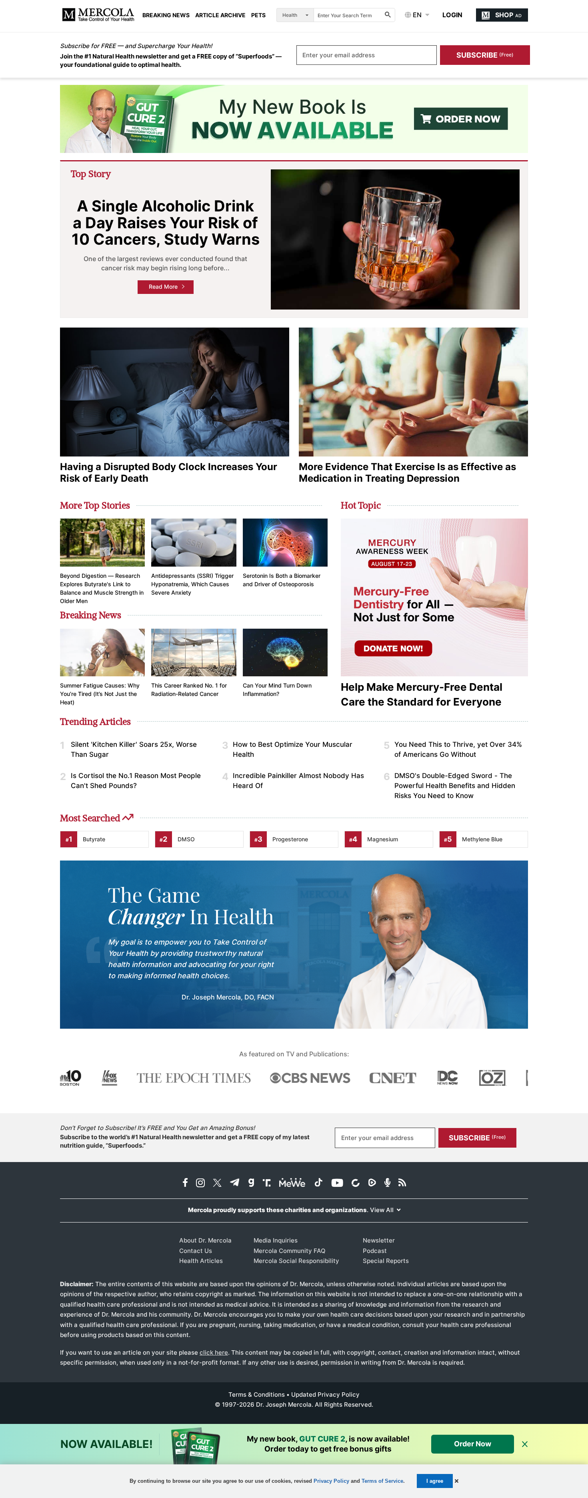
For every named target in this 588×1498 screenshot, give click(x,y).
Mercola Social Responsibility (296, 1261)
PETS (258, 15)
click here (214, 1352)
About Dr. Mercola (205, 1240)
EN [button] (416, 15)
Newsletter (379, 1240)
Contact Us (195, 1251)
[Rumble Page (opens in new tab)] (372, 1183)
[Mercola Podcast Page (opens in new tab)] (387, 1183)
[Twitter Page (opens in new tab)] (217, 1183)
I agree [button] (434, 1481)
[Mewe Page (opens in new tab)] (292, 1183)
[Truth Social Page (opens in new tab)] (266, 1183)
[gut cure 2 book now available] (294, 119)
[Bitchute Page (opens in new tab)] (355, 1183)
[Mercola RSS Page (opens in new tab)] (402, 1183)
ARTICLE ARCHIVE (220, 15)
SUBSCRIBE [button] (485, 55)
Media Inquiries (276, 1240)
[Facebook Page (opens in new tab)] (185, 1183)
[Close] (525, 1444)
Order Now (472, 1444)
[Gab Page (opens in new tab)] (251, 1183)
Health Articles (201, 1261)
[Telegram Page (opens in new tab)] (234, 1183)
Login (452, 15)
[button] (456, 1481)
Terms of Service (382, 1481)
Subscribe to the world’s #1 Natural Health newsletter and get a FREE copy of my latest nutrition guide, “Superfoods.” (185, 1141)
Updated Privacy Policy (325, 1394)
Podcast (375, 1251)
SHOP (508, 15)
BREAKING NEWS (166, 15)
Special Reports (386, 1261)
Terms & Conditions (256, 1394)
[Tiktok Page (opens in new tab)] (318, 1183)
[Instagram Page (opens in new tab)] (200, 1183)
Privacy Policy (331, 1481)
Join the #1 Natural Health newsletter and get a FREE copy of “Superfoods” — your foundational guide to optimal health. (171, 60)
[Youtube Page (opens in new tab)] (337, 1183)
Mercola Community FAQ (290, 1251)
